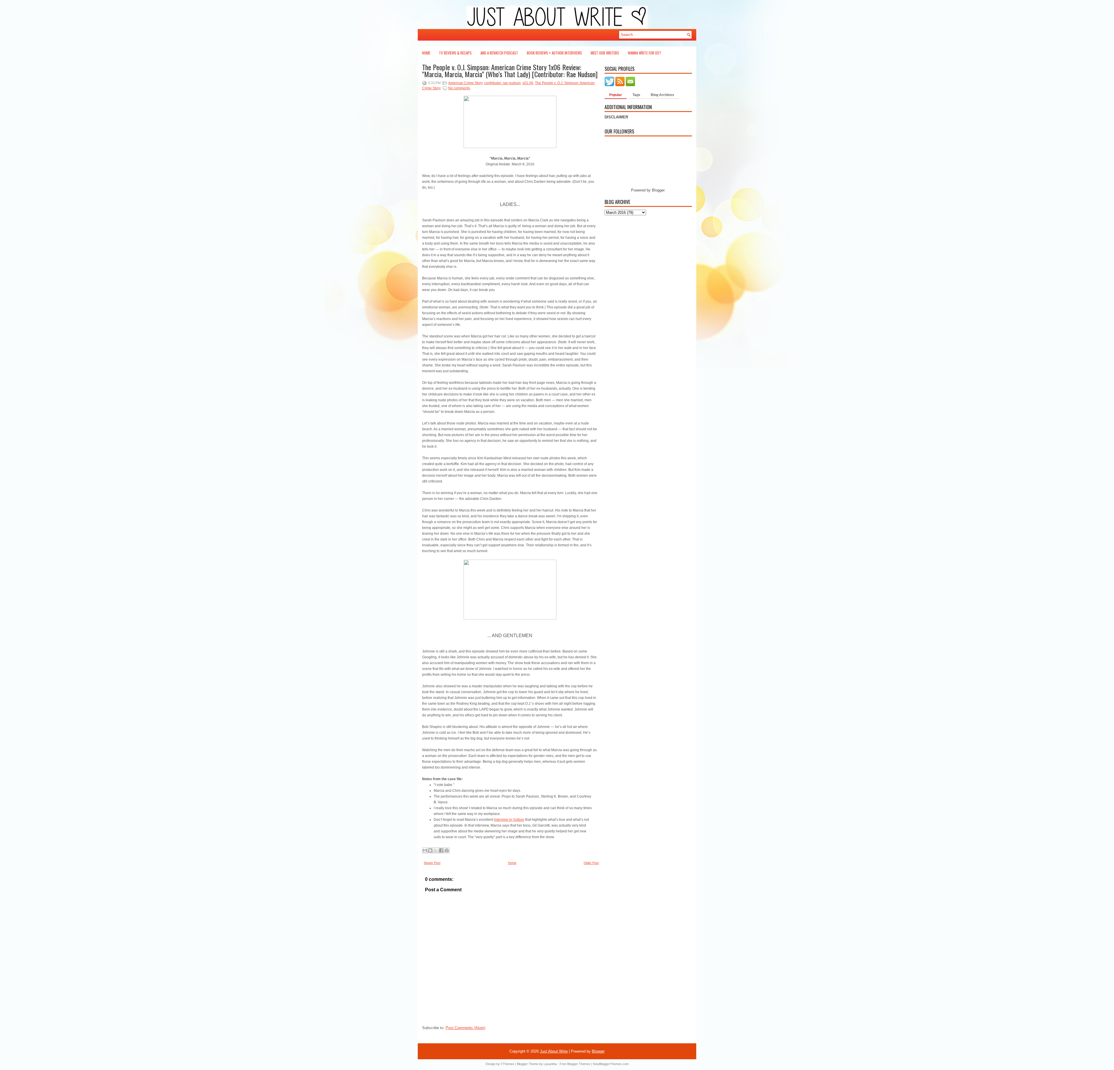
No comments (459, 88)
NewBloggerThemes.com (611, 1064)
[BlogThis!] (430, 850)
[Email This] (425, 850)
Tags (636, 95)
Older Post (591, 863)
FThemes (507, 1064)
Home (426, 53)
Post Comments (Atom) (465, 1028)
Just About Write (554, 1051)
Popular (615, 95)
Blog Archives (662, 95)
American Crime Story (465, 83)
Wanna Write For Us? (644, 53)
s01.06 (527, 83)
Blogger (658, 190)
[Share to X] (436, 850)
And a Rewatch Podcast (499, 53)
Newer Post (432, 863)
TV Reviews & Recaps (455, 53)
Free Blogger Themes (575, 1064)
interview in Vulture (509, 820)
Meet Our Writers (605, 53)
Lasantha (550, 1064)
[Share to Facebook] (441, 850)
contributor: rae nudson (502, 83)
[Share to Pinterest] (447, 850)
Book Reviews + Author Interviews (554, 53)
